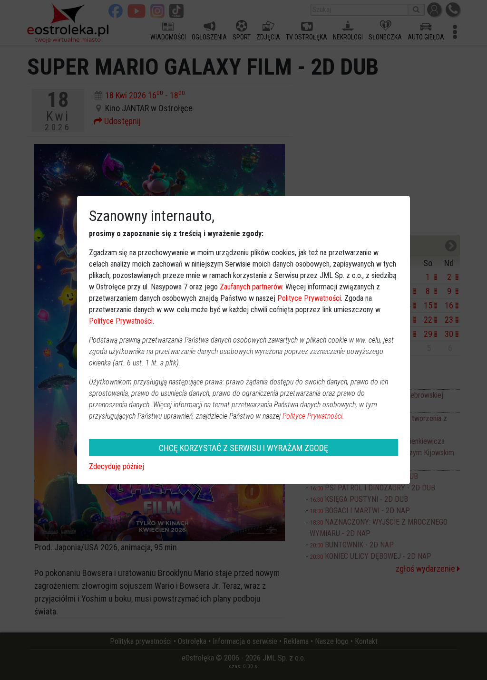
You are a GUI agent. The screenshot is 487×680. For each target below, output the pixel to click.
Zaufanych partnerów (251, 286)
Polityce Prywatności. (313, 416)
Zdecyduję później (116, 466)
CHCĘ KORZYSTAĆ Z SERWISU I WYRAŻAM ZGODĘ (243, 448)
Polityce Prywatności (309, 298)
